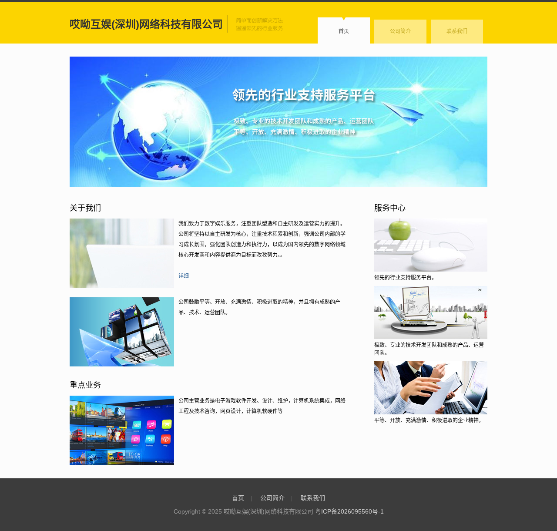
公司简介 (400, 31)
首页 (344, 31)
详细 (183, 276)
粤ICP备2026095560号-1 (349, 511)
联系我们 (456, 31)
